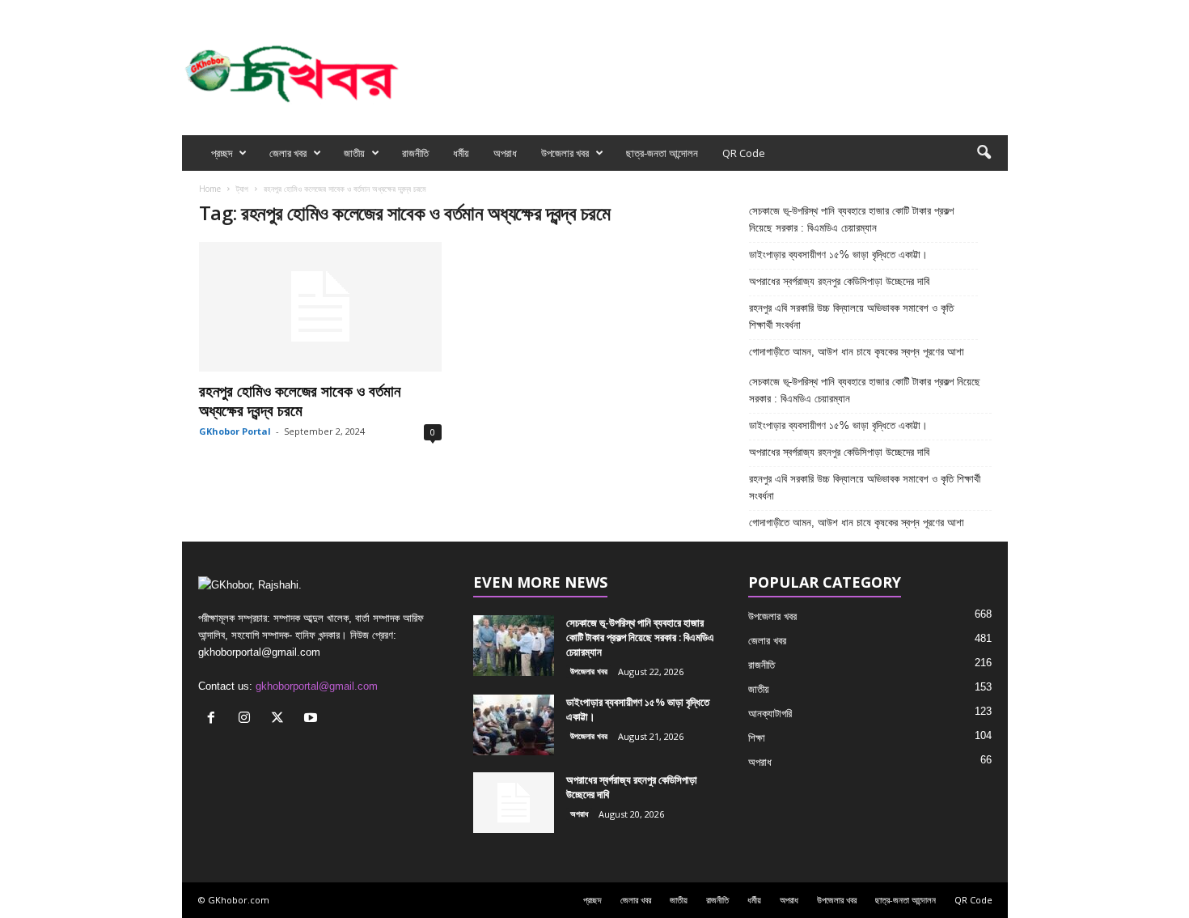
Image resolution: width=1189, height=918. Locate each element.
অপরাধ (505, 153)
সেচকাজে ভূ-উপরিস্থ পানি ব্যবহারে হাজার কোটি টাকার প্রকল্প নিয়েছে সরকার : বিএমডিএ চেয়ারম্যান (851, 219)
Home (210, 188)
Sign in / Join (365, 11)
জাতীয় (354, 153)
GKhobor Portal (235, 431)
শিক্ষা (756, 738)
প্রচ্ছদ (221, 153)
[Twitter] (970, 11)
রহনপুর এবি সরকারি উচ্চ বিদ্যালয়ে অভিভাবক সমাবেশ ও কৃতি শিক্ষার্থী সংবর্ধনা (851, 316)
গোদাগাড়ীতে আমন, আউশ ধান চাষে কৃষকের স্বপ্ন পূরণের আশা (856, 352)
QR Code (743, 153)
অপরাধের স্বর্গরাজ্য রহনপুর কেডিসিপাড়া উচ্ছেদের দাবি (841, 281)
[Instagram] (945, 11)
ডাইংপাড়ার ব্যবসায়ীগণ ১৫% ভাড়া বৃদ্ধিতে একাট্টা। (838, 255)
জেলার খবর (288, 153)
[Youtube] (995, 11)
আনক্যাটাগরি (770, 714)
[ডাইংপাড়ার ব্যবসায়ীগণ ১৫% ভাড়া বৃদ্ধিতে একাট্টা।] (513, 725)
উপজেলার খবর (565, 153)
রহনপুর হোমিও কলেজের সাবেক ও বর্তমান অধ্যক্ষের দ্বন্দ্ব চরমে (299, 400)
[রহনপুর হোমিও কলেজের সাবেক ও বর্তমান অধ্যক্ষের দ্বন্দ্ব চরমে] (320, 307)
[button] (983, 153)
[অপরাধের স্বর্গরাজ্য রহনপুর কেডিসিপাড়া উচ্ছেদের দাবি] (513, 802)
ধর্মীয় (461, 153)
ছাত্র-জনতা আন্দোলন (662, 153)
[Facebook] (920, 11)
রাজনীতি (415, 153)
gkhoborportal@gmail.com (317, 686)
